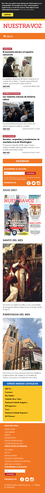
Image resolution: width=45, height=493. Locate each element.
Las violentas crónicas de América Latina (19, 98)
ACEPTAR (7, 15)
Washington (10, 438)
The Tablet (9, 396)
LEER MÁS (6, 86)
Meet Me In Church (12, 464)
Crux (7, 409)
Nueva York (9, 429)
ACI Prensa (9, 416)
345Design (11, 487)
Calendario (9, 432)
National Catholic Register (16, 402)
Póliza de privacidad (13, 440)
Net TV (7, 452)
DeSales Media (10, 455)
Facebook (28, 183)
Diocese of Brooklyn (14, 458)
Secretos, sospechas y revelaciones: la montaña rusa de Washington (21, 140)
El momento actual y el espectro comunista (18, 53)
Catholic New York (13, 399)
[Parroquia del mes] (22, 344)
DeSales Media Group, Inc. (21, 485)
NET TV (8, 389)
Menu (9, 36)
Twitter (33, 183)
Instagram (38, 183)
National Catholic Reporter (16, 413)
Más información (21, 179)
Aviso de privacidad (26, 9)
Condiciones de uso (13, 443)
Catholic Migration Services (17, 461)
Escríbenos (22, 161)
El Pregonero (10, 406)
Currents (8, 392)
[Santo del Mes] (22, 273)
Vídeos (7, 435)
